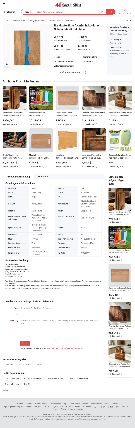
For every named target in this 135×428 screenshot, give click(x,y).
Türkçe (54, 409)
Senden (25, 343)
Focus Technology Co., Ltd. (65, 414)
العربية (95, 407)
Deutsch (77, 407)
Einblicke (115, 404)
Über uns (20, 404)
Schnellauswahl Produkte (100, 404)
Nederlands (87, 407)
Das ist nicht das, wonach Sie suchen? (35, 348)
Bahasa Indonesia (76, 409)
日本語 (110, 407)
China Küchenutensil (32, 378)
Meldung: (14, 320)
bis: (17, 314)
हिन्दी (117, 407)
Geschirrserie (8, 364)
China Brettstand (12, 378)
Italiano (68, 407)
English (20, 407)
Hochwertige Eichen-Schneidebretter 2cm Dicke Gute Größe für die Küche (120, 289)
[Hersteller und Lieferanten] (67, 4)
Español (28, 407)
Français (47, 407)
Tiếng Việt (63, 409)
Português (37, 407)
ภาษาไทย (124, 407)
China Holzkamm (12, 384)
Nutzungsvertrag (41, 404)
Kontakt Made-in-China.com (78, 404)
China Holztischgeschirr (78, 378)
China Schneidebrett (55, 378)
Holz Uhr (27, 384)
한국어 (103, 407)
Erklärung (29, 404)
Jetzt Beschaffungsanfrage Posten (68, 348)
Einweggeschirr (25, 364)
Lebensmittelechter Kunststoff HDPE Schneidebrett (119, 251)
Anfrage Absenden (70, 72)
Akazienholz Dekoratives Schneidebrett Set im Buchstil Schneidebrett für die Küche (120, 213)
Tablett (39, 364)
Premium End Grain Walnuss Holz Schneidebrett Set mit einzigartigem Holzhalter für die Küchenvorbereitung (120, 327)
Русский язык (58, 407)
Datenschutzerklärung (58, 404)
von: (16, 308)
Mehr (112, 57)
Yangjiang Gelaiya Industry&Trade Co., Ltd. (119, 30)
